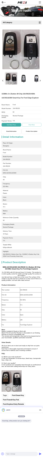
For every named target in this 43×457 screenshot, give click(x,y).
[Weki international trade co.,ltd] (22, 2)
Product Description (31, 131)
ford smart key (18, 395)
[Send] (40, 454)
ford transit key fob (11, 400)
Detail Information (11, 131)
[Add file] (2, 454)
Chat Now (31, 125)
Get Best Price (11, 124)
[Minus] (40, 410)
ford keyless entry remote (13, 404)
